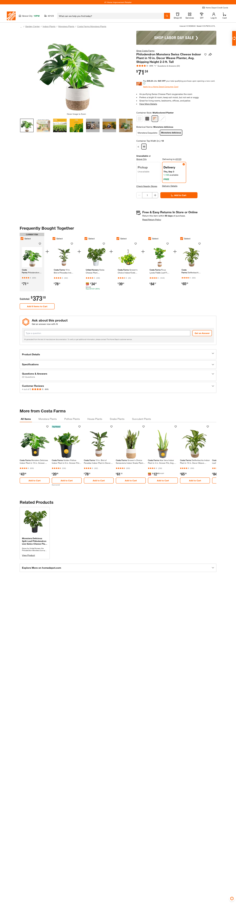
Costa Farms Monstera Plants (91, 26)
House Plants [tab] (94, 418)
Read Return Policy (151, 219)
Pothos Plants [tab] (72, 418)
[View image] (27, 125)
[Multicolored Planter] (155, 118)
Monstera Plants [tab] (48, 418)
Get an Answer (202, 333)
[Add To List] (205, 54)
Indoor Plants (49, 26)
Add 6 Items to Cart (37, 306)
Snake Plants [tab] (117, 418)
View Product (28, 555)
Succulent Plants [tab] (141, 418)
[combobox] (110, 16)
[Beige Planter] (139, 119)
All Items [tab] (26, 418)
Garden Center (32, 26)
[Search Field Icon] (167, 16)
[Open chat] (234, 38)
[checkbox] (22, 238)
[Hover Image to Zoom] (76, 72)
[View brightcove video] (93, 125)
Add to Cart (180, 195)
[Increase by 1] (155, 195)
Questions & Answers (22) (168, 66)
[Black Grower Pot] (147, 119)
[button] (118, 354)
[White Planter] (162, 119)
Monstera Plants (66, 26)
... (21, 27)
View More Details (148, 104)
